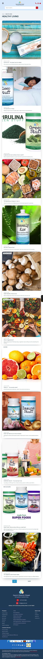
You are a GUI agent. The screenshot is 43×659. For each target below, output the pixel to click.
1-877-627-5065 (23, 600)
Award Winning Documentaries (19, 623)
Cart (40, 3)
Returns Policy (5, 631)
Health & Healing (5, 625)
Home (36, 612)
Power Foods (4, 612)
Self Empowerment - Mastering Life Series (22, 621)
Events (3, 621)
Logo (19, 3)
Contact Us (37, 618)
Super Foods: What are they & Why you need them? (21, 508)
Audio (14, 610)
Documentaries (16, 612)
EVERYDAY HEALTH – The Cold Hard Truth (21, 462)
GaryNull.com (5, 636)
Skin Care (4, 618)
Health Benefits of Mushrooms (21, 274)
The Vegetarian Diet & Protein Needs (21, 555)
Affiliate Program (5, 633)
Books (3, 623)
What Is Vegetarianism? (21, 321)
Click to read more (33, 651)
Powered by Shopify (27, 648)
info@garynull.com (23, 603)
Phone (36, 3)
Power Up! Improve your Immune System (21, 415)
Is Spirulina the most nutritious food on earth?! (21, 136)
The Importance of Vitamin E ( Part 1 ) (21, 182)
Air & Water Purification (18, 614)
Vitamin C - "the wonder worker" (21, 368)
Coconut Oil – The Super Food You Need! (21, 43)
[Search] (37, 8)
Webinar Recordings (17, 616)
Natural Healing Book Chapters (19, 619)
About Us (37, 616)
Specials (4, 619)
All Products (15, 624)
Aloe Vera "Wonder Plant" (21, 228)
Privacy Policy (5, 629)
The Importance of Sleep (21, 89)
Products (37, 614)
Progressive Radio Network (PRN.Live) (10, 635)
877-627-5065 (18, 656)
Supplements (4, 614)
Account (38, 3)
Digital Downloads (17, 617)
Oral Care (4, 616)
